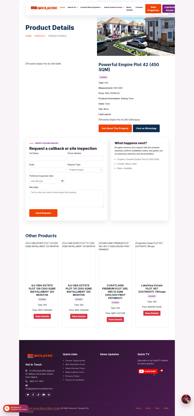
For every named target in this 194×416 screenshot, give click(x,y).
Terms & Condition (74, 380)
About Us (72, 7)
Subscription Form (74, 372)
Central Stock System (90, 7)
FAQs (166, 408)
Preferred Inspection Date (41, 176)
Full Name (34, 153)
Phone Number (74, 153)
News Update (129, 8)
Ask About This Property (115, 128)
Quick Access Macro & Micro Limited (44, 408)
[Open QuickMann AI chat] (186, 399)
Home (62, 7)
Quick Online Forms (113, 7)
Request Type (74, 164)
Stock (148, 408)
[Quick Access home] (43, 8)
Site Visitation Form (75, 364)
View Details (42, 316)
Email (31, 164)
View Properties (153, 9)
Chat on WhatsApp (146, 128)
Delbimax (29, 411)
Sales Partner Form (75, 368)
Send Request (43, 213)
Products (39, 36)
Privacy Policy (72, 376)
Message (33, 187)
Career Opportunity (75, 360)
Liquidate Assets (170, 9)
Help (157, 408)
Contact (139, 7)
